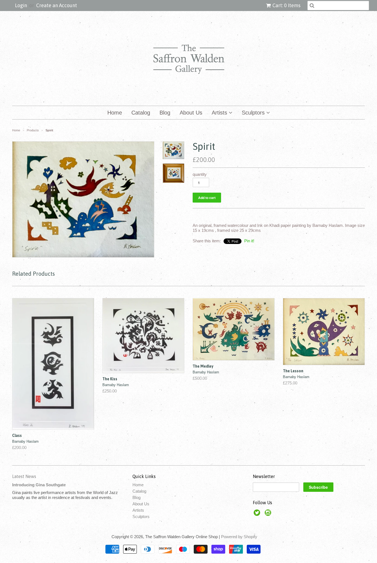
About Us (191, 113)
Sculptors (254, 113)
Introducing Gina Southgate (39, 484)
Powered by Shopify (239, 536)
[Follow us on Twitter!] (258, 514)
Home (114, 113)
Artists (220, 113)
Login (21, 5)
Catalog (140, 113)
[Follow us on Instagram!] (269, 514)
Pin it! (249, 240)
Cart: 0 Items (286, 5)
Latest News (24, 476)
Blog (165, 113)
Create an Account (56, 5)
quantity (200, 174)
